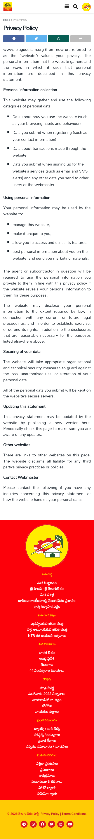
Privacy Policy (20, 19)
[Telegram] (24, 824)
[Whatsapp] (33, 824)
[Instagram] (60, 824)
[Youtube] (69, 824)
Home (6, 19)
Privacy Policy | (51, 813)
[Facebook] (42, 824)
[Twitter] (51, 824)
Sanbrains (85, 834)
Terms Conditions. (74, 813)
